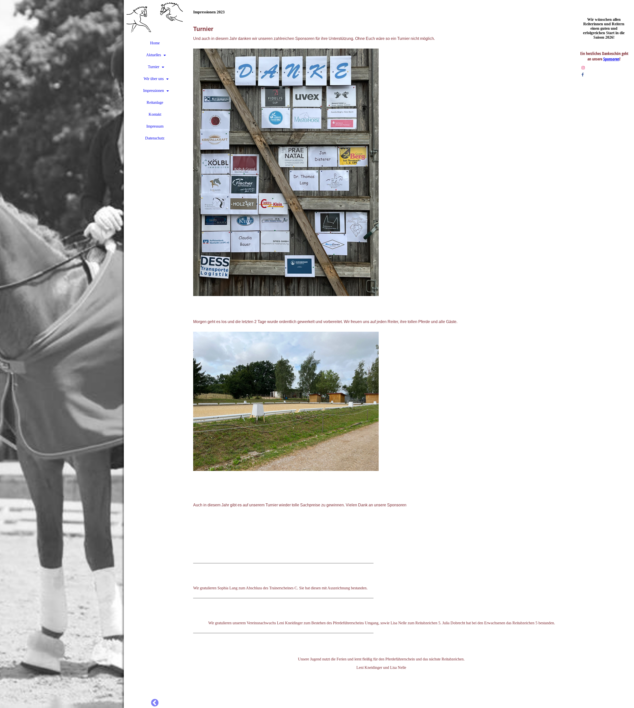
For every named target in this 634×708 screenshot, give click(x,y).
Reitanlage (155, 102)
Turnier (153, 67)
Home (155, 43)
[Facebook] (582, 75)
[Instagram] (583, 68)
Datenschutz (154, 138)
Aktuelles (153, 55)
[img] (62, 354)
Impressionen (153, 90)
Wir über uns (154, 79)
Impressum (154, 126)
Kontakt (155, 114)
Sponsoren (611, 59)
